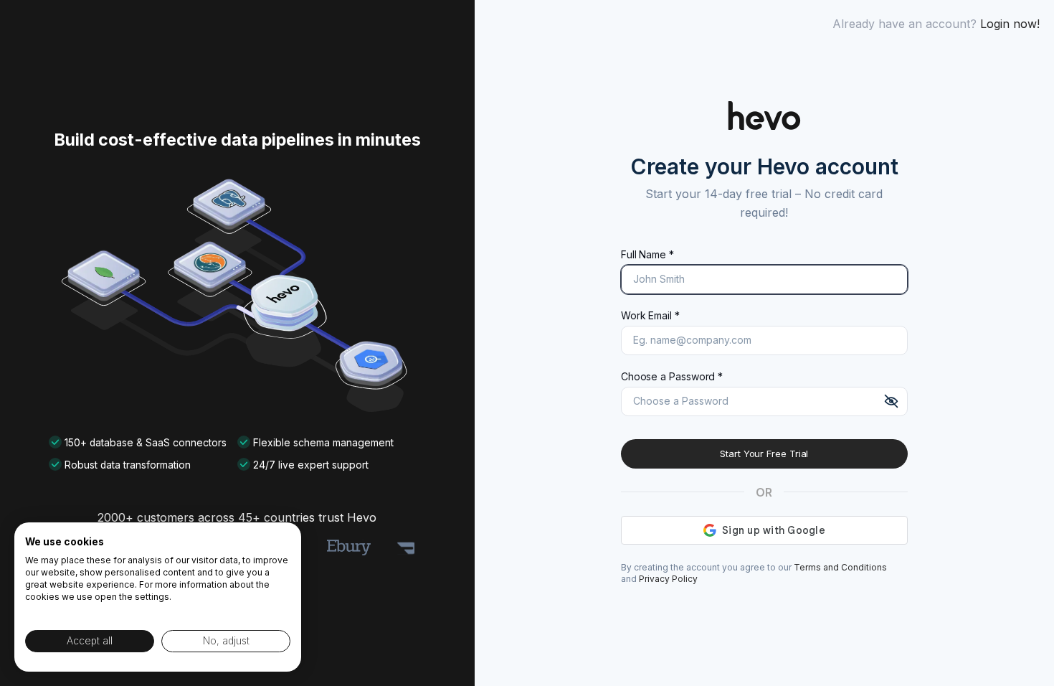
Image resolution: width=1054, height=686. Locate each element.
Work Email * (650, 315)
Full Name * (647, 254)
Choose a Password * (672, 376)
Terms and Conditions (840, 567)
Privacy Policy (668, 578)
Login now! (1010, 24)
